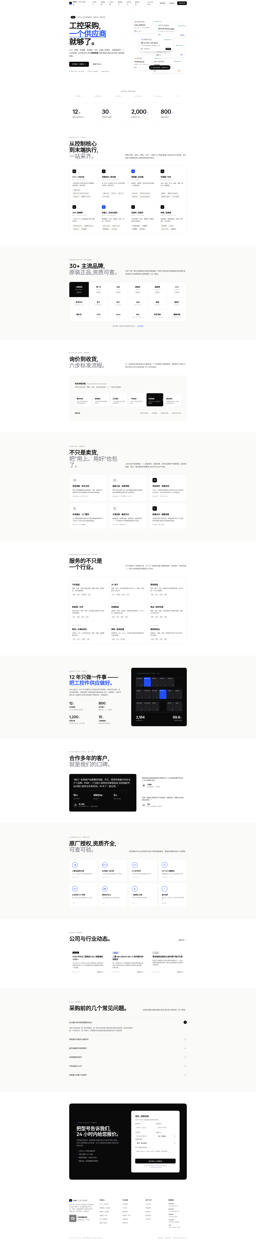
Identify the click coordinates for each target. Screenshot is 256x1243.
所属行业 (158, 1132)
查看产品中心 (97, 64)
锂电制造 (125, 1211)
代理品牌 (103, 3)
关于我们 (129, 3)
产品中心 (94, 3)
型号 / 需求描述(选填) (141, 1147)
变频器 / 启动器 (104, 1211)
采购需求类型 (138, 1139)
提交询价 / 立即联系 (155, 1161)
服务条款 (168, 1238)
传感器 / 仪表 (103, 1215)
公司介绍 (148, 1204)
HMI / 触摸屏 (103, 1219)
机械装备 (125, 1219)
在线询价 (172, 3)
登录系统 (162, 3)
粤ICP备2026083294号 (180, 1238)
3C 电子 (124, 1208)
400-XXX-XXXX (150, 3)
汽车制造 (125, 1204)
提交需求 (140, 326)
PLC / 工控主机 (104, 1204)
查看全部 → (181, 940)
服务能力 (120, 3)
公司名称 (137, 1132)
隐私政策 (160, 1238)
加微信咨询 (182, 3)
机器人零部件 (103, 1223)
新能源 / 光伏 (126, 1215)
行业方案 (111, 3)
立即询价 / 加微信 (78, 64)
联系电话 (159, 1124)
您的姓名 (138, 1124)
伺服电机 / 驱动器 (105, 1208)
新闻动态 (137, 3)
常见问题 (148, 1219)
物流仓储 (125, 1223)
